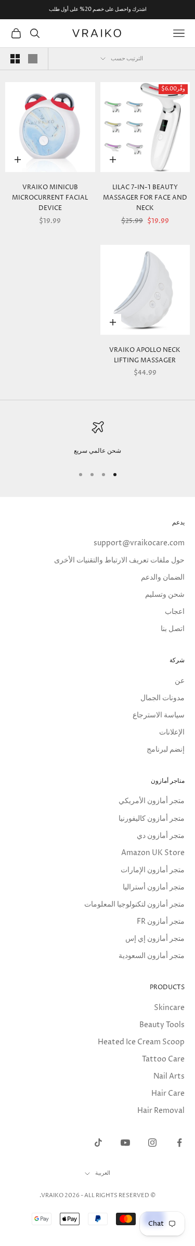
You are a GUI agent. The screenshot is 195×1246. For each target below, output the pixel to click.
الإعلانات (172, 732)
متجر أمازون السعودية (152, 956)
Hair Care (168, 1093)
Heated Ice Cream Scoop (141, 1042)
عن (180, 681)
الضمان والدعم (163, 577)
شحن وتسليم (165, 594)
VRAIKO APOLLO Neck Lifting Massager (144, 355)
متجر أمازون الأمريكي (152, 801)
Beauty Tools (162, 1025)
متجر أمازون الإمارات (153, 870)
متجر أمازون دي (161, 836)
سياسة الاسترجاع (159, 715)
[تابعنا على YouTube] (125, 1142)
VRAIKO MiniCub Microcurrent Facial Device (50, 198)
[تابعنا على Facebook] (179, 1142)
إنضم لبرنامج (166, 749)
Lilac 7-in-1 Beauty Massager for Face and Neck (145, 198)
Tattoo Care (163, 1059)
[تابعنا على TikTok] (98, 1142)
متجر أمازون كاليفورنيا (152, 818)
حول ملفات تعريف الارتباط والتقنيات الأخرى (119, 560)
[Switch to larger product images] (32, 59)
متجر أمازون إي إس (155, 938)
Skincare (169, 1008)
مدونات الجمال (162, 698)
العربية (102, 1173)
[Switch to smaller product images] (15, 59)
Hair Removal (161, 1111)
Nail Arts (169, 1076)
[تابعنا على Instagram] (152, 1142)
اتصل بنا (173, 629)
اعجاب (175, 612)
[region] (97, 438)
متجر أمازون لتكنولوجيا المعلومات (134, 904)
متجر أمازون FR (161, 921)
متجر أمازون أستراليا (154, 887)
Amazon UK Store (153, 853)
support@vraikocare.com (139, 543)
